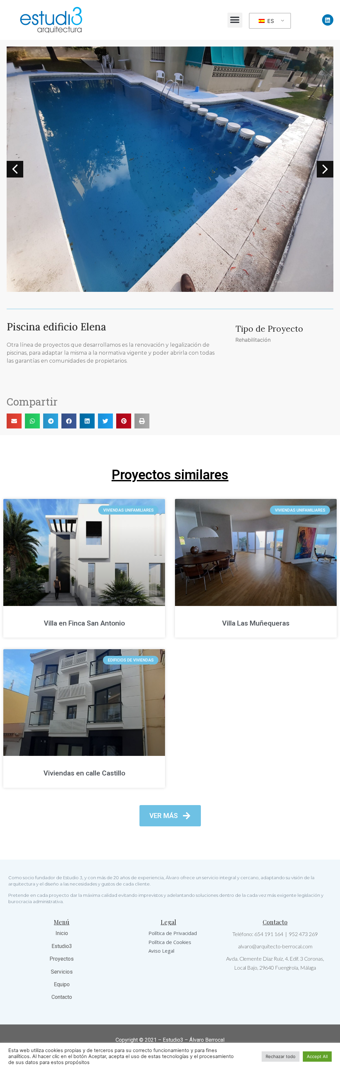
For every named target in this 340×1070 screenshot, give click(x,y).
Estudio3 (61, 946)
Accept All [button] (317, 1056)
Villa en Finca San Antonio (84, 623)
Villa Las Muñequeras (256, 623)
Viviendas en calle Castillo (84, 773)
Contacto (61, 997)
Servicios (62, 972)
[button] (234, 20)
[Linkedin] (327, 20)
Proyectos (61, 959)
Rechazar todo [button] (281, 1056)
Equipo (62, 984)
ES (270, 21)
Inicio (61, 933)
